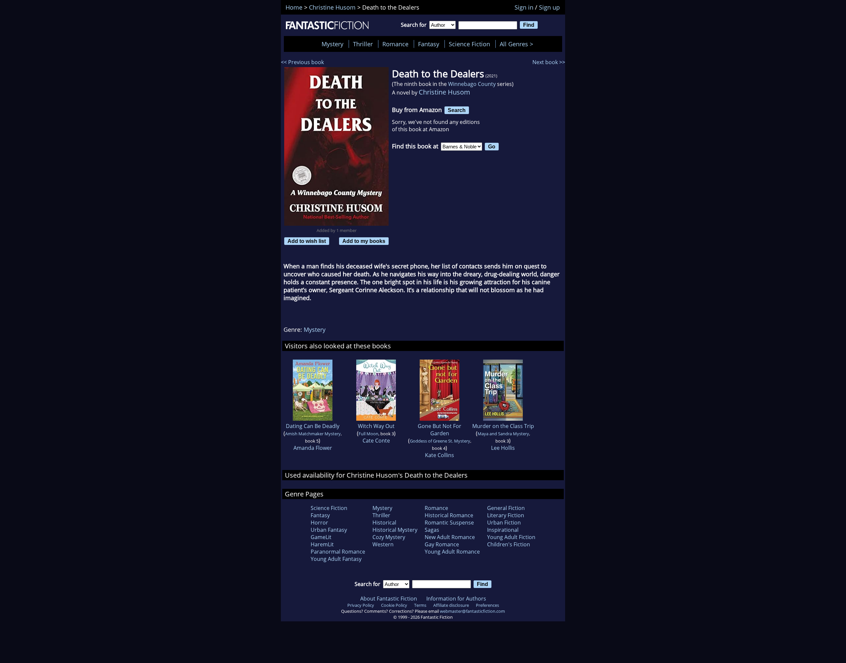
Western (383, 544)
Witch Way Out (376, 426)
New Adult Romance (450, 537)
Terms (420, 605)
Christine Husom (444, 92)
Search (457, 110)
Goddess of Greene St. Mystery (440, 441)
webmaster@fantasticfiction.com (472, 611)
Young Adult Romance (452, 551)
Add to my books (363, 241)
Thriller (363, 44)
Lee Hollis (503, 447)
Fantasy (428, 44)
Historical (384, 522)
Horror (319, 522)
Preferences (487, 605)
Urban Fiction (504, 522)
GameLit (321, 537)
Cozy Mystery (388, 537)
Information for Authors (456, 598)
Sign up (549, 7)
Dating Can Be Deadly (312, 426)
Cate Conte (376, 440)
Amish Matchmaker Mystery (313, 434)
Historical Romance (449, 515)
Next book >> (548, 62)
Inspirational (503, 529)
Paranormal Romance (338, 551)
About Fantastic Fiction (388, 598)
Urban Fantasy (329, 529)
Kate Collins (439, 455)
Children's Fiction (508, 544)
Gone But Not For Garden (439, 429)
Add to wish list (307, 241)
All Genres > (518, 44)
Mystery (332, 44)
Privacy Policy (360, 605)
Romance (395, 44)
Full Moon (368, 434)
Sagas (432, 529)
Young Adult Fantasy (336, 559)
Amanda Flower (312, 447)
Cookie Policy (394, 605)
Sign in (524, 7)
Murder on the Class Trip (503, 426)
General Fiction (506, 508)
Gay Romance (442, 544)
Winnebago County (472, 84)
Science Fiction (469, 44)
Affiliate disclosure (451, 605)
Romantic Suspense (449, 522)
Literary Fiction (505, 515)
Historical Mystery (394, 529)
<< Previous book (302, 62)
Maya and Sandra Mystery (503, 434)
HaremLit (322, 544)
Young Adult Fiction (511, 537)
